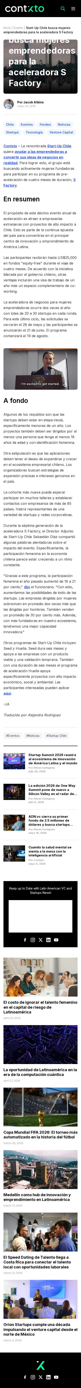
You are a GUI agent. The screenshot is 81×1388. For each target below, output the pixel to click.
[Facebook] (25, 940)
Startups (12, 132)
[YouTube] (56, 940)
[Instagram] (33, 940)
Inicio (7, 28)
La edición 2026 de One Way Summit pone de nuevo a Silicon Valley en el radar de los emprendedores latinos (52, 792)
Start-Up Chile (59, 146)
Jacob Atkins (33, 102)
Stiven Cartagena (44, 767)
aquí (7, 693)
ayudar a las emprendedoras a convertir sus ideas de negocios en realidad (35, 157)
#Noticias (33, 735)
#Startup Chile (56, 735)
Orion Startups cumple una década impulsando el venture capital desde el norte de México (40, 1329)
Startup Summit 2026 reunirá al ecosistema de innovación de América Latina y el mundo (53, 759)
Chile (10, 124)
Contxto (10, 146)
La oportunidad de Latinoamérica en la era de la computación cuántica (40, 1072)
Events (18, 28)
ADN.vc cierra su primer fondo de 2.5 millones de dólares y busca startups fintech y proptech (49, 822)
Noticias (64, 124)
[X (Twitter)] (40, 940)
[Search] (62, 8)
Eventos (27, 124)
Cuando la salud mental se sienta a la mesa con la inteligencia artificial (50, 851)
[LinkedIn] (48, 940)
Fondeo (45, 124)
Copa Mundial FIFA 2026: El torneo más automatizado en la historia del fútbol (40, 1135)
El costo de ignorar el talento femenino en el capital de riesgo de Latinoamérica (40, 1007)
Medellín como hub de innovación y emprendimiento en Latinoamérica (37, 1197)
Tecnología (34, 132)
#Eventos (12, 735)
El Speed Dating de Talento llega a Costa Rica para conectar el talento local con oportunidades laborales (37, 1262)
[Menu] (73, 8)
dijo (27, 587)
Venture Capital (61, 132)
